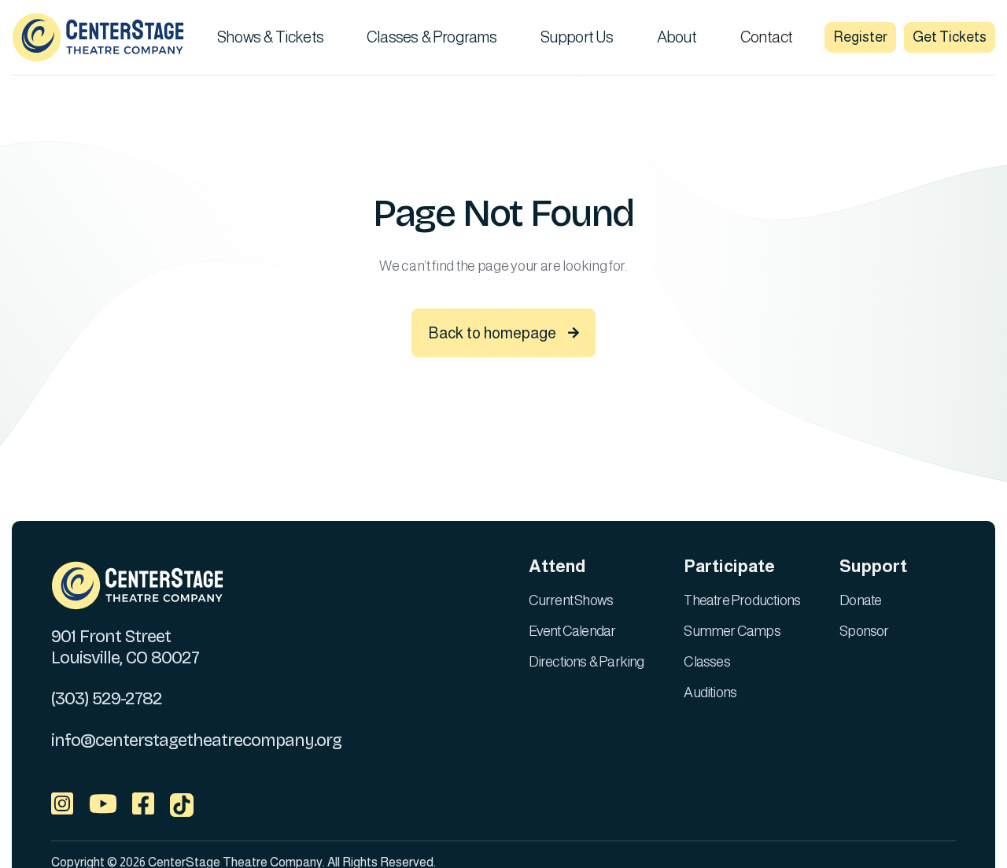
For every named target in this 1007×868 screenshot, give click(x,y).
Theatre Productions (742, 600)
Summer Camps (732, 631)
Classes (706, 662)
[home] (98, 37)
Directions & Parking (586, 662)
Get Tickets (950, 37)
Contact (766, 37)
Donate (860, 600)
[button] (276, 37)
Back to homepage (503, 333)
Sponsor (863, 631)
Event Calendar (572, 631)
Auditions (710, 692)
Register (860, 37)
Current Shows (571, 600)
